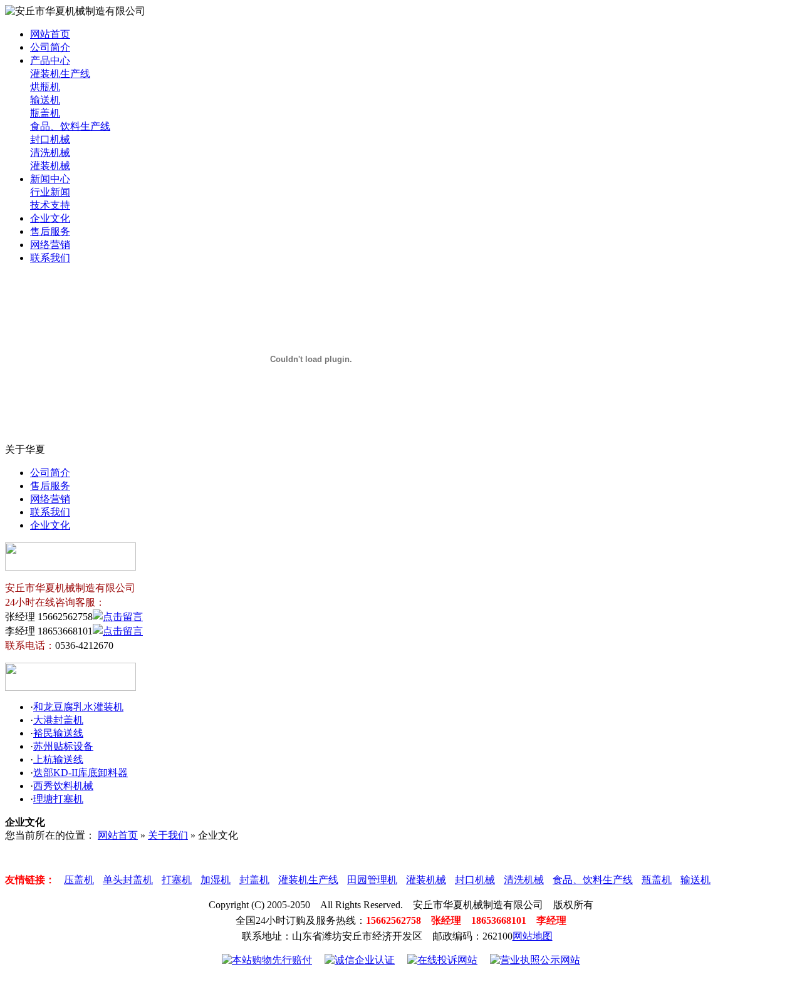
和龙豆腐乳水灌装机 (78, 707)
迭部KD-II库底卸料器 (80, 772)
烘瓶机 (45, 86)
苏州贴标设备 (63, 746)
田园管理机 (372, 879)
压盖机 (79, 879)
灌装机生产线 (60, 73)
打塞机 (177, 879)
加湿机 (215, 879)
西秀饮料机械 (63, 785)
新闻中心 (50, 178)
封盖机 (254, 879)
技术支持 (50, 205)
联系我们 (50, 257)
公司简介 (50, 47)
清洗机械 (50, 152)
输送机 (45, 100)
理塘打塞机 (58, 799)
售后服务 (50, 231)
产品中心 (50, 60)
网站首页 (50, 34)
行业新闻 (50, 192)
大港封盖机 (58, 720)
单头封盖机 (128, 879)
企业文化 (50, 218)
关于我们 (168, 835)
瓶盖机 (45, 113)
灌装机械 (50, 165)
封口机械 (50, 139)
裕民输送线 (58, 733)
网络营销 (50, 244)
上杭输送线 (58, 759)
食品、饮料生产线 (70, 126)
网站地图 (533, 936)
